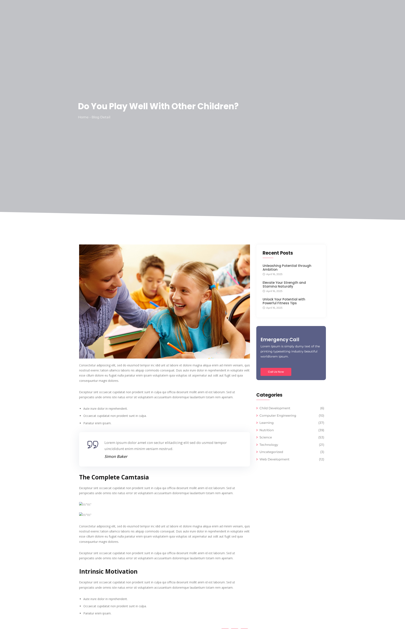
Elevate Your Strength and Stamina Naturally (284, 284)
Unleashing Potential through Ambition (287, 268)
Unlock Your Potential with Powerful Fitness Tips (284, 301)
